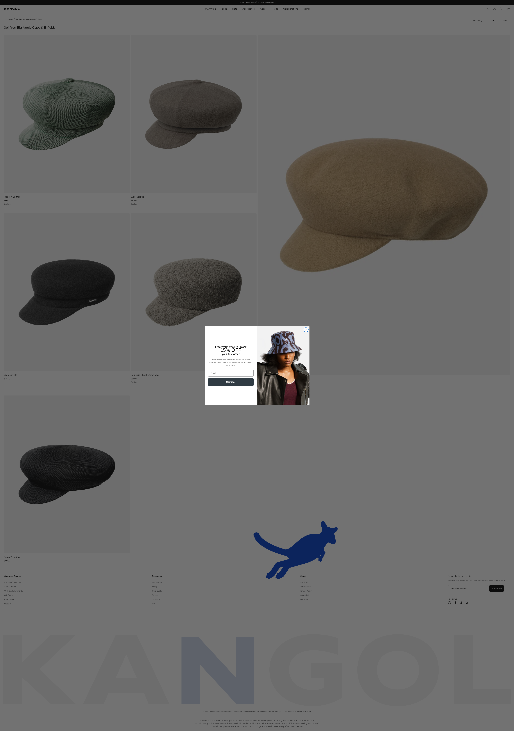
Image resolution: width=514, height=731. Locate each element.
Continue (231, 382)
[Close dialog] (306, 329)
